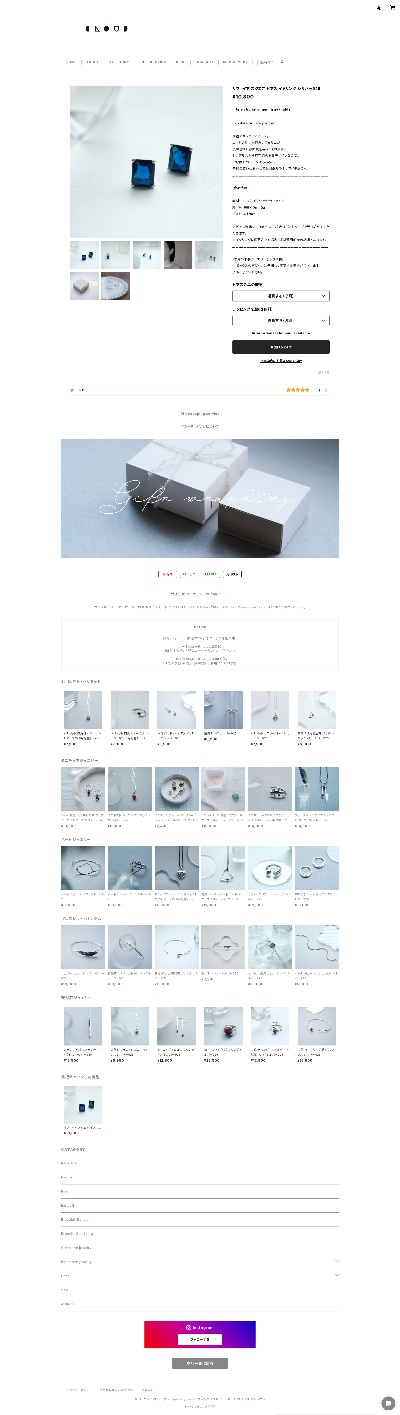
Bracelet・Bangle (75, 1219)
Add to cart (281, 347)
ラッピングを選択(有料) (252, 309)
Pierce (66, 1177)
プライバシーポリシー (78, 1390)
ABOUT (92, 62)
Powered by (195, 1406)
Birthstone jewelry (76, 1262)
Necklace (69, 1163)
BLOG (181, 62)
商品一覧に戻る (200, 1363)
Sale (65, 1290)
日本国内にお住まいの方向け (281, 361)
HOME (71, 62)
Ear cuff (67, 1205)
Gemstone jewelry (76, 1248)
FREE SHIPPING (152, 62)
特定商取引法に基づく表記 (117, 1390)
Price (65, 1276)
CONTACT (204, 62)
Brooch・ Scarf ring (77, 1234)
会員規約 (147, 1390)
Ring (65, 1191)
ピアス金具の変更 (247, 284)
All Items (68, 1304)
